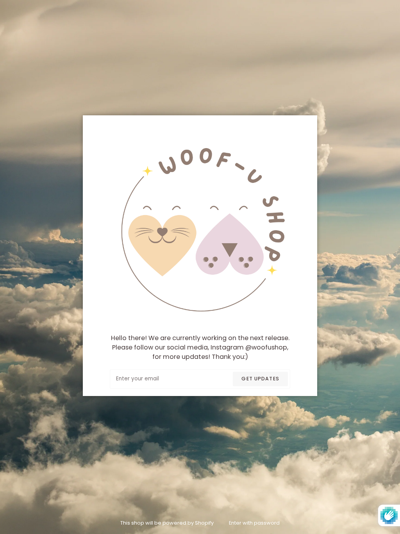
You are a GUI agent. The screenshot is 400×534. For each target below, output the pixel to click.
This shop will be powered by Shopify (167, 523)
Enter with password (254, 523)
